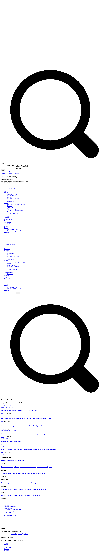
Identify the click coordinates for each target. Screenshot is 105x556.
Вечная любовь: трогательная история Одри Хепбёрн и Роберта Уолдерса (27, 426)
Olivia (2, 413)
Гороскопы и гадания (7, 407)
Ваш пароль (19, 168)
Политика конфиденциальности (10, 173)
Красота (3, 446)
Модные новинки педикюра (11, 441)
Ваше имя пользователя (22, 166)
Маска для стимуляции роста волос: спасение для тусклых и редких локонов (28, 434)
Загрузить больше (6, 454)
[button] (52, 396)
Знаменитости (5, 415)
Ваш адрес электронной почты (24, 177)
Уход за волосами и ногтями (8, 430)
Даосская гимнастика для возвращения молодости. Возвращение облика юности (29, 449)
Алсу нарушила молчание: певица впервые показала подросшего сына (26, 418)
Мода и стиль (4, 438)
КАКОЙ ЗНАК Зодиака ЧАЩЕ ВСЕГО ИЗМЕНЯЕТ (19, 410)
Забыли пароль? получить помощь (10, 171)
